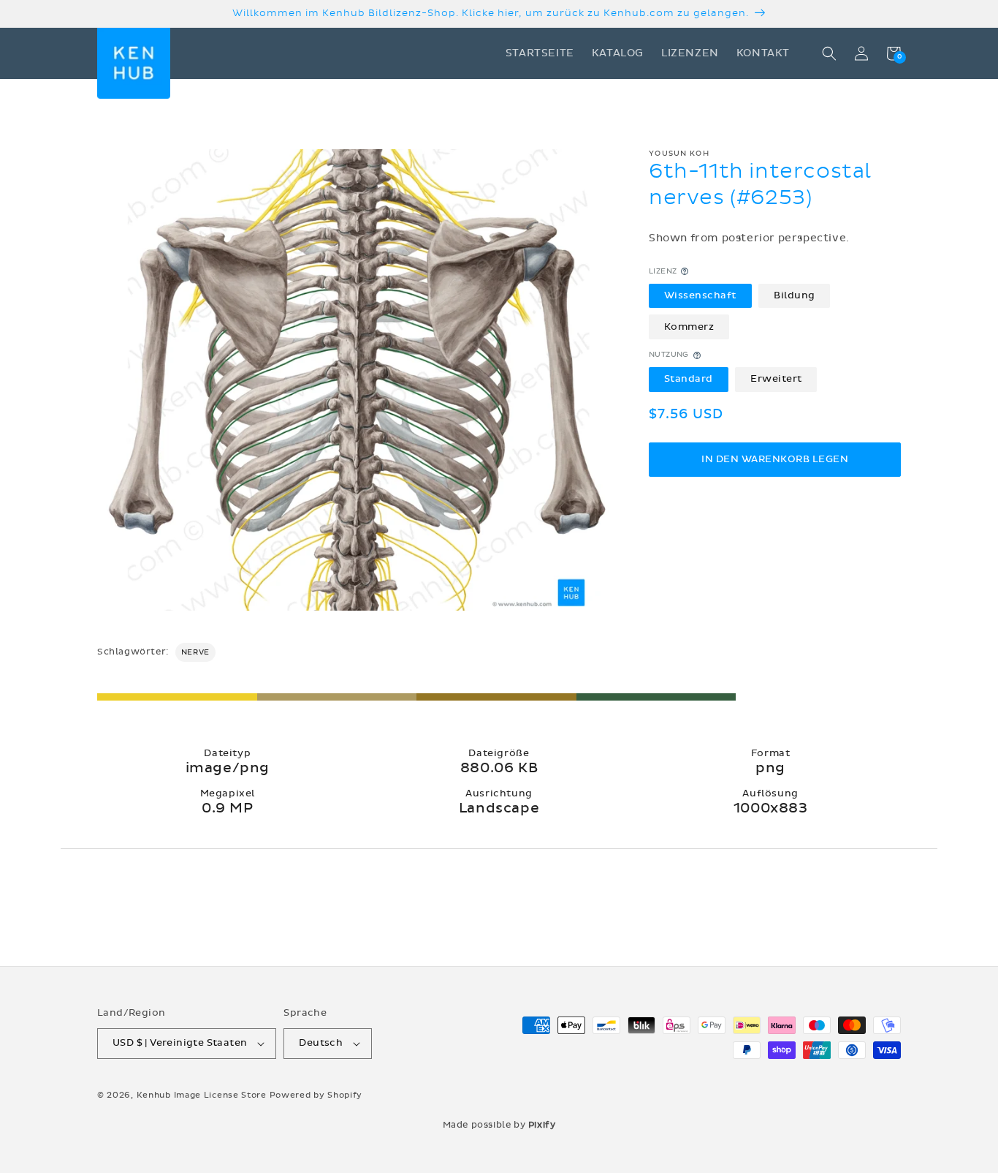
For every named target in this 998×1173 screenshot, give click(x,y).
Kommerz (689, 327)
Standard (688, 379)
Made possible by (499, 1125)
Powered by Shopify (316, 1095)
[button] (829, 53)
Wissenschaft (700, 295)
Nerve (195, 652)
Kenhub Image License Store (202, 1095)
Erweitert (776, 379)
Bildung (794, 295)
